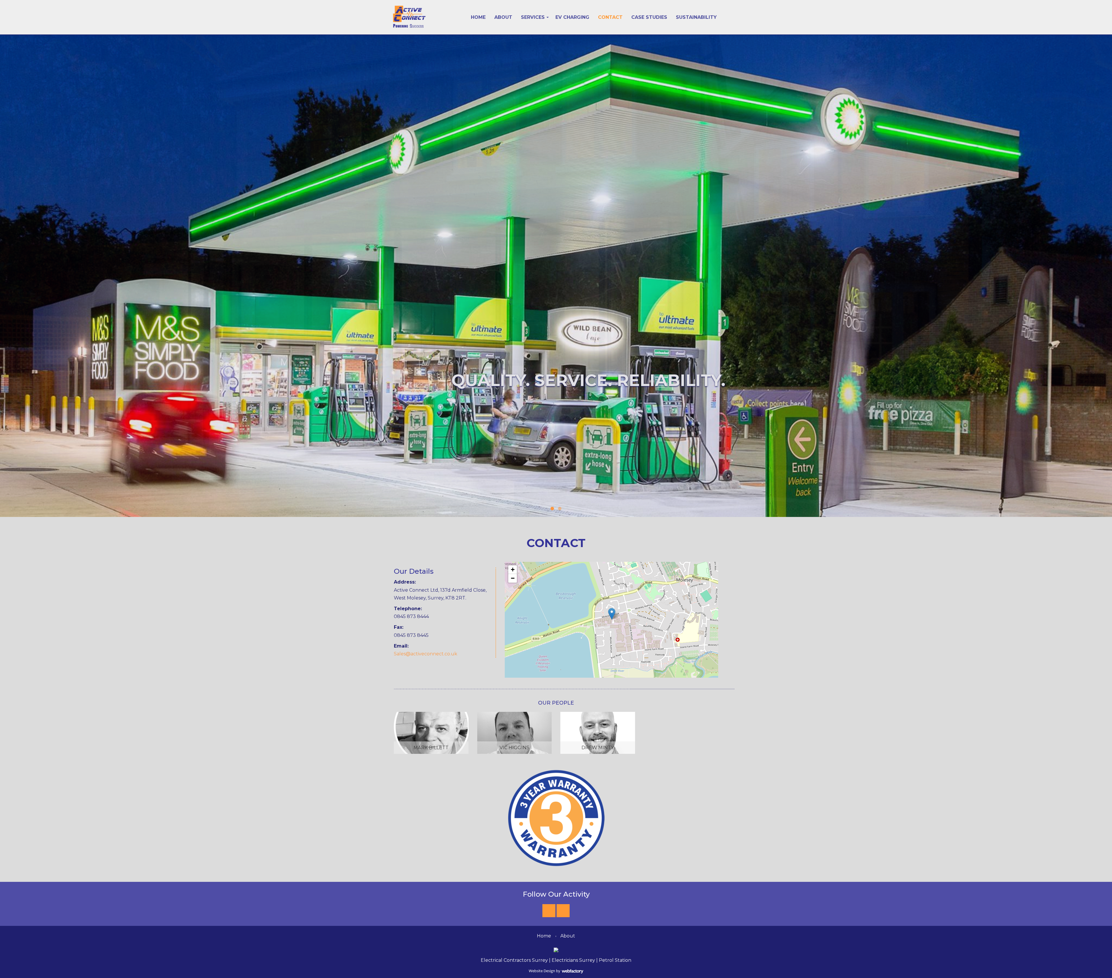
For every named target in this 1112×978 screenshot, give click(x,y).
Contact (610, 17)
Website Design (542, 970)
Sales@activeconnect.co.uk (425, 654)
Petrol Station (615, 960)
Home (478, 17)
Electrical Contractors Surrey (514, 960)
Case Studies (649, 17)
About (503, 17)
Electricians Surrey (573, 960)
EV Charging (572, 17)
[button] (611, 614)
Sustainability (696, 17)
